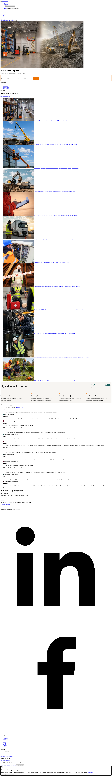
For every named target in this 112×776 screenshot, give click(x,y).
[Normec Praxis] (4, 1)
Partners (7, 9)
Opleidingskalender (5, 18)
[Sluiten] (2, 767)
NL (4, 14)
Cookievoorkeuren (19, 765)
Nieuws (7, 7)
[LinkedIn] (56, 622)
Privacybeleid (3, 765)
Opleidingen (5, 4)
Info (4, 5)
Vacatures (8, 10)
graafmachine (6, 87)
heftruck (4, 84)
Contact (4, 12)
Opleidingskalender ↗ (5, 760)
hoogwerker (5, 86)
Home (4, 3)
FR (3, 15)
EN (4, 16)
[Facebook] (56, 733)
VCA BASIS (6, 88)
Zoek (36, 78)
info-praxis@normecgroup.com (7, 756)
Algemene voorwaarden (11, 765)
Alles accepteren (4, 774)
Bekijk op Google (19, 407)
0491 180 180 (3, 754)
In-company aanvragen (5, 504)
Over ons (5, 8)
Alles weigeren (11, 774)
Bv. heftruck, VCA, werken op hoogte (9, 78)
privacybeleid (90, 772)
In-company (11, 18)
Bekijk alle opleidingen (5, 96)
